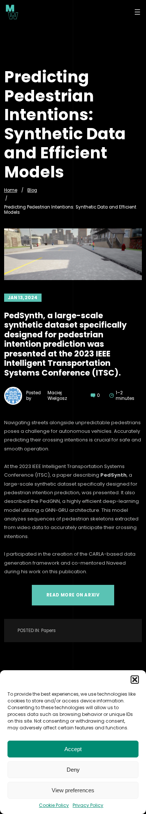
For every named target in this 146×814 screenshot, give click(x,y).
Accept (73, 749)
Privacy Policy (88, 805)
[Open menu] (137, 11)
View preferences (73, 790)
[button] (135, 679)
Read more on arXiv (73, 595)
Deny (73, 769)
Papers (48, 631)
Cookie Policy (54, 805)
